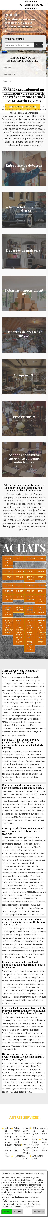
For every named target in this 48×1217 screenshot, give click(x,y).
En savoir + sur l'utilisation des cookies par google (20, 1198)
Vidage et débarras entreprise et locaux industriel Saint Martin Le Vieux (7, 1142)
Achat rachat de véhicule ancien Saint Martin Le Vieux (16, 1139)
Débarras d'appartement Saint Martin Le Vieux (25, 1151)
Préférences (38, 1211)
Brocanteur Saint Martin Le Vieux (44, 1145)
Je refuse (17, 1211)
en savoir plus (24, 185)
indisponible (30, 1)
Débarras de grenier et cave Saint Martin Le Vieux (34, 1139)
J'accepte (7, 1211)
